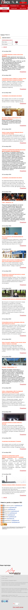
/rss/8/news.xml (15, 520)
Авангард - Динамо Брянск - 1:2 (9, 367)
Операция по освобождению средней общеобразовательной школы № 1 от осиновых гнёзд (13, 457)
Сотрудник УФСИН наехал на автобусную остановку (14, 299)
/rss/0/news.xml (18, 505)
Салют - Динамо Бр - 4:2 (7, 202)
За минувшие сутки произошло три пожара (12, 95)
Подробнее (23, 71)
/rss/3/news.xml (13, 513)
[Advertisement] (14, 14)
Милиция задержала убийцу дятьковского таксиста (14, 484)
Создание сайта (4, 595)
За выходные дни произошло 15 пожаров (11, 441)
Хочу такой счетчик (18, 607)
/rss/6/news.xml (12, 516)
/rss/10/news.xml (16, 522)
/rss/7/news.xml (10, 518)
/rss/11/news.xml (15, 511)
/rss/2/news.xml (11, 509)
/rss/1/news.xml (12, 507)
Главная (3, 34)
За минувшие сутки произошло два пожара (12, 177)
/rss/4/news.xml (11, 514)
